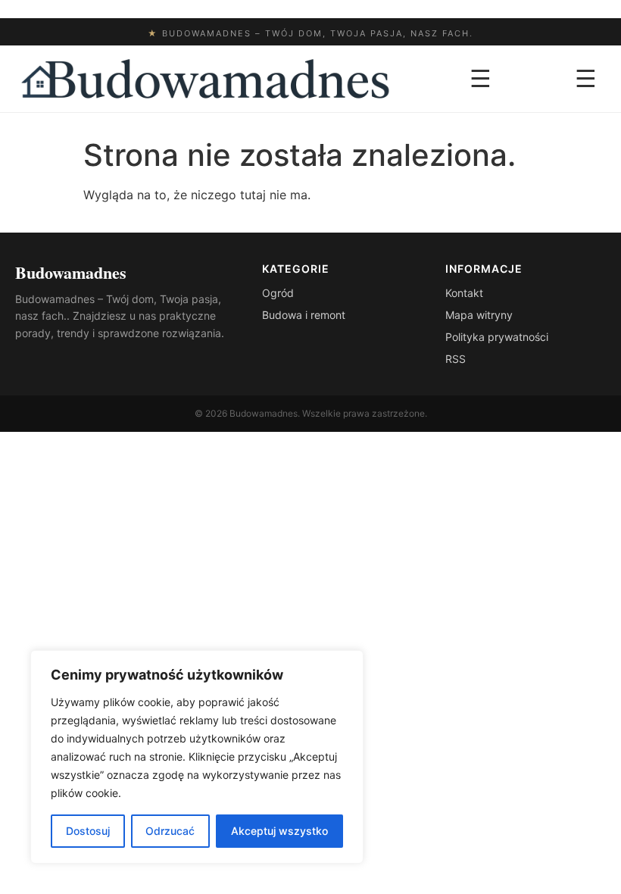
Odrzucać (170, 830)
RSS (455, 358)
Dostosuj (88, 830)
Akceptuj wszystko (279, 830)
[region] (197, 757)
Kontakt (464, 292)
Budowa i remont (303, 314)
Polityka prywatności (496, 336)
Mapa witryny (479, 314)
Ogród (278, 292)
